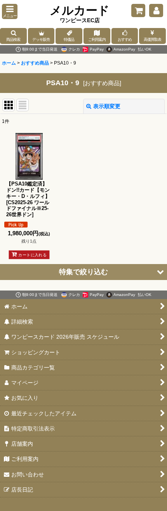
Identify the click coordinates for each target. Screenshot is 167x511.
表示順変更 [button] (106, 106)
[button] (9, 11)
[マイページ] (156, 10)
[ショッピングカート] (138, 10)
